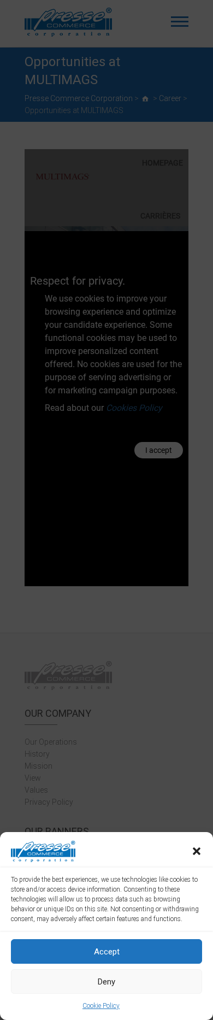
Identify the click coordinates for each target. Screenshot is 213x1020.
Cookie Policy (101, 1006)
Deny (106, 982)
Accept (107, 952)
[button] (196, 851)
